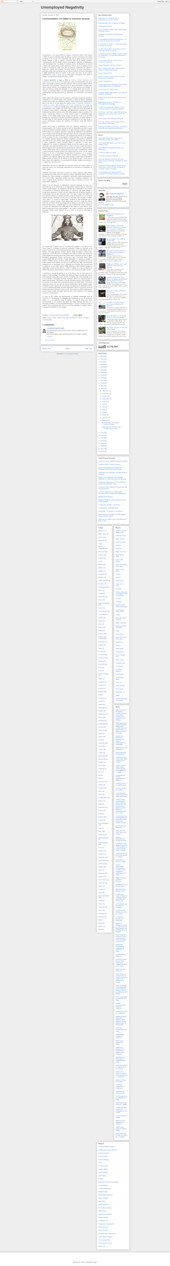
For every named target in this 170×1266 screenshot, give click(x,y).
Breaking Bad (102, 587)
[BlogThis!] (76, 315)
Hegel (100, 704)
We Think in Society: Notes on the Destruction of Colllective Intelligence (116, 252)
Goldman (101, 682)
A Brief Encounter (121, 535)
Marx (100, 765)
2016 (102, 383)
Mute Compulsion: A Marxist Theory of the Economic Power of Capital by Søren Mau (121, 938)
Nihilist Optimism (103, 1204)
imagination (102, 724)
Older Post (88, 349)
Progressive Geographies (106, 1224)
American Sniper (121, 542)
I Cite (100, 1163)
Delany (100, 630)
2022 (102, 367)
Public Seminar (103, 1227)
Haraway (101, 698)
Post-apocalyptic (103, 823)
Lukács (100, 752)
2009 (102, 443)
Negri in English (103, 1198)
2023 (102, 364)
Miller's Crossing (121, 623)
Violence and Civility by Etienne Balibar (121, 1128)
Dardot (100, 621)
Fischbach (101, 658)
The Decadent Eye (104, 1240)
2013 (102, 432)
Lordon (100, 749)
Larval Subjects (103, 1185)
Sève (100, 847)
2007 (102, 448)
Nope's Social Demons (105, 81)
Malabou (101, 762)
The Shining (119, 666)
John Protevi (102, 1175)
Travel (100, 900)
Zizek (100, 929)
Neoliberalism (73, 317)
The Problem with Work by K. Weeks (121, 1103)
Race (100, 831)
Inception (118, 589)
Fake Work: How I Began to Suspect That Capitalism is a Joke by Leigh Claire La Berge (121, 847)
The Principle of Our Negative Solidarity (110, 118)
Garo (100, 670)
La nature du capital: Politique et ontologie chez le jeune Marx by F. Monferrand (121, 897)
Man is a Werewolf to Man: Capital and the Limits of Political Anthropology (111, 69)
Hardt (63, 317)
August (104, 401)
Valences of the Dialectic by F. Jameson (120, 1122)
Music (100, 791)
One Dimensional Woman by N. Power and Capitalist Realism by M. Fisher (121, 963)
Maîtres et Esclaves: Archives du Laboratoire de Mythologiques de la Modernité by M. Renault (121, 927)
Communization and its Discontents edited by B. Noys (122, 794)
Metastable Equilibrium (105, 1195)
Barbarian (119, 548)
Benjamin (101, 574)
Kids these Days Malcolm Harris (121, 890)
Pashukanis (102, 807)
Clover (100, 608)
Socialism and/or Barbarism (107, 1233)
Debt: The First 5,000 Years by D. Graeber (121, 832)
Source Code (120, 660)
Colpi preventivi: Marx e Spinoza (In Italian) (111, 23)
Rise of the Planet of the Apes (121, 638)
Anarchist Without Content (106, 1146)
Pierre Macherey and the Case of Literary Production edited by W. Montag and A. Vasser (122, 978)
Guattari (59, 317)
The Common (102, 880)
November (105, 393)
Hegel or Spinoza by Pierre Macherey (121, 879)
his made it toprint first (57, 74)
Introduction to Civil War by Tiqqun (122, 885)
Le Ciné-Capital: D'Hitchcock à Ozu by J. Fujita (121, 912)
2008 (102, 446)
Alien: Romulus (120, 539)
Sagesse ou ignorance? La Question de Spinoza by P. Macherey (120, 1051)
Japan (100, 733)
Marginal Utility (103, 1192)
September (106, 399)
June (104, 407)
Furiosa (118, 574)
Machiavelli (101, 759)
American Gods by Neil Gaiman (121, 748)
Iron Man (118, 598)
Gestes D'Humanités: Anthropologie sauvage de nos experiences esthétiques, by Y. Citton (121, 870)
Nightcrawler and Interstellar (121, 626)
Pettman (101, 810)
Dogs (100, 648)
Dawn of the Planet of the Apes (122, 565)
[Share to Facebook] (79, 315)
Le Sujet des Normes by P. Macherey (120, 918)
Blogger (95, 1262)
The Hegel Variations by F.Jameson (120, 1086)
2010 (102, 440)
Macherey (101, 756)
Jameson (101, 730)
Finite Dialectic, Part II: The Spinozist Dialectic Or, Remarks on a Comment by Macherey (116, 227)
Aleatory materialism (102, 547)
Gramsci (101, 688)
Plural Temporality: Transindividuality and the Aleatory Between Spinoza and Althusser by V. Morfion (122, 989)
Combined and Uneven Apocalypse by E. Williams (121, 777)
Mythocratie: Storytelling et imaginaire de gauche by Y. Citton (120, 948)
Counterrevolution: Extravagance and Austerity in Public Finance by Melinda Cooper (121, 819)
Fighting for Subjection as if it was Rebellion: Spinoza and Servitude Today (112, 483)
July (103, 404)
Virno (100, 910)
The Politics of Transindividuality (108, 156)
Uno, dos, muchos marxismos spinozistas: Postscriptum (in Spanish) (111, 122)
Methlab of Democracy (105, 496)
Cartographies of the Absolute (107, 1150)
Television (101, 873)
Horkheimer (102, 714)
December (105, 391)
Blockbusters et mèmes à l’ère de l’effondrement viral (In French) (108, 19)
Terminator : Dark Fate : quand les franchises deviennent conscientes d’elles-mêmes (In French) (112, 113)
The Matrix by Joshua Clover (120, 1092)
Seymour (101, 854)
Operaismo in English (105, 1214)
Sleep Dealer (120, 648)
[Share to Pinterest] (81, 315)
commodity (101, 614)
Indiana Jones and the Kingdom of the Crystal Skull (122, 593)
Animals (100, 555)
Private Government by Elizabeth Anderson (120, 1006)
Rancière (101, 834)
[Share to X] (78, 315)
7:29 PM (49, 336)
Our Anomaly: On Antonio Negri (108, 89)
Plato (100, 813)
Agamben (101, 540)
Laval (100, 740)
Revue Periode (103, 1230)
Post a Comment (50, 340)
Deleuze (49, 317)
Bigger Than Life (121, 551)
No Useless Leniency (105, 1208)
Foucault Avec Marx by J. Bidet (121, 860)
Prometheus (119, 634)
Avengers (119, 545)
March (104, 415)
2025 (102, 359)
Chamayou (101, 596)
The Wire (101, 883)
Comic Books (102, 611)
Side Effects (119, 642)
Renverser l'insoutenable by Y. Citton (122, 1029)
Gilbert (54, 317)
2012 (102, 435)
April (103, 412)
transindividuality (47, 320)
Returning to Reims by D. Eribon (119, 1042)
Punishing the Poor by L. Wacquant (122, 1012)
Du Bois (100, 651)
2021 (102, 370)
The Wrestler (120, 674)
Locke (100, 746)
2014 (102, 388)
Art (99, 561)
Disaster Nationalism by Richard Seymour (121, 838)
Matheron (101, 768)
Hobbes (100, 711)
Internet (100, 727)
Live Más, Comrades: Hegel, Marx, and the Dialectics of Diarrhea (115, 304)
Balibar (100, 568)
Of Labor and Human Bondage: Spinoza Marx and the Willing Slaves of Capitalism (112, 85)
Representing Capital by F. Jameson (120, 1036)
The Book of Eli (120, 663)
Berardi (100, 577)
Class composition (104, 603)
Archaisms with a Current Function (109, 464)
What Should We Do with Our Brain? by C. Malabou (122, 1135)
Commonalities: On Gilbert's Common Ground (110, 423)
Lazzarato (101, 743)
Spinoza (100, 863)
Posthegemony (103, 1220)
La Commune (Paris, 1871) (120, 610)
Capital (100, 593)
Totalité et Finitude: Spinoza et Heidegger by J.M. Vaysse (122, 1110)
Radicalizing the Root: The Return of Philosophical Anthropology (109, 103)
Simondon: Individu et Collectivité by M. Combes (122, 1067)
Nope (117, 631)
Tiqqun (100, 886)
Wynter (100, 926)
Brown (100, 590)
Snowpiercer (119, 652)
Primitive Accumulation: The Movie (109, 505)
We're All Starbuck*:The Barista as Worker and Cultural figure (116, 316)
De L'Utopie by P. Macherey (121, 826)
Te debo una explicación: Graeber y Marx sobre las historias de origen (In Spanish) (111, 108)
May (103, 409)
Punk (100, 828)
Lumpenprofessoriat (104, 1188)
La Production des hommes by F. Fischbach (121, 905)
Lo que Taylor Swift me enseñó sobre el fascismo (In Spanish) (110, 61)
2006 (102, 451)
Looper (118, 614)
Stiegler (100, 867)
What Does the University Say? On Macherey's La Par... (111, 427)
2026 (102, 356)
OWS (100, 804)
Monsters (101, 781)
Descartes (101, 642)
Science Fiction (103, 842)
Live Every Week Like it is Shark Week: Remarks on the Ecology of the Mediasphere (112, 492)
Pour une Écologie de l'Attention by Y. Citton (121, 998)
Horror (100, 717)
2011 (102, 438)
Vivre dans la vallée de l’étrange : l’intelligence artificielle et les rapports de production (112, 127)
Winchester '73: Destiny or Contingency (110, 511)
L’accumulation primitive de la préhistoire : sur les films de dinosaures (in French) (112, 40)
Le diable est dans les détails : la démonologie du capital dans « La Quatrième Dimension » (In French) (112, 55)
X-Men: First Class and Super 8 (121, 699)
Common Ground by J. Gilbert (121, 789)
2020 (102, 372)
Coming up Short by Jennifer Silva (121, 784)
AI (99, 543)
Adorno (100, 537)
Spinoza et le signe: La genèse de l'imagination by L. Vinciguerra (121, 1074)
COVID (100, 617)
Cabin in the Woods (119, 560)
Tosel (100, 892)
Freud (100, 667)
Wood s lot (101, 1246)
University (101, 907)
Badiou (100, 564)
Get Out (118, 577)
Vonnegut (101, 913)
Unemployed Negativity (62, 7)
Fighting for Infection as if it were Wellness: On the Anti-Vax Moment (117, 265)
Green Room (120, 581)
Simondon (86, 317)
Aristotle (100, 558)
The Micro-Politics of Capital (107, 152)
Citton (100, 600)
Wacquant (101, 916)
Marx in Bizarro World (105, 73)
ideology (101, 720)
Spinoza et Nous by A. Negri (121, 1080)
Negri (67, 317)
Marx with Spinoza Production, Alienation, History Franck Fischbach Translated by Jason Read (112, 160)
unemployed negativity (54, 328)
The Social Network (119, 670)
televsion (101, 876)
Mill (99, 775)
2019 (102, 375)
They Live (119, 682)
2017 (102, 380)
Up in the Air (119, 689)
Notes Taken (102, 1211)
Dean (100, 624)
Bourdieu (101, 584)
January (105, 420)
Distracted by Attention (105, 26)
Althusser (101, 551)
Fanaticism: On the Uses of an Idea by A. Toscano (122, 855)
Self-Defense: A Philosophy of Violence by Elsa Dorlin (121, 1059)
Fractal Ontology (103, 1159)
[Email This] (74, 315)
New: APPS (101, 1201)
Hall (99, 695)
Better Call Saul (103, 580)
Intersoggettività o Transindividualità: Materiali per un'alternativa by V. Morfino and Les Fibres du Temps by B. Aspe (122, 728)
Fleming (100, 661)
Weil (99, 920)
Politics (80, 317)
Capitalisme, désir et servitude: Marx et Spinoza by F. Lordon (121, 759)
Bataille (100, 571)
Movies (100, 788)
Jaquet (100, 736)
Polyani (100, 820)
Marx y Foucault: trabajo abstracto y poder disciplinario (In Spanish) (111, 77)
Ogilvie (100, 801)
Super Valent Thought (105, 1236)
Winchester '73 (120, 692)
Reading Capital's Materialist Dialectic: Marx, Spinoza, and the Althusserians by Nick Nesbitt (121, 1020)
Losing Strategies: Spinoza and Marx (109, 65)
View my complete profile (106, 205)
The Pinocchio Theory (105, 1243)
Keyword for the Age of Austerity (108, 1182)
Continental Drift (103, 1153)
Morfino (100, 785)
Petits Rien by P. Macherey (121, 970)
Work (100, 923)
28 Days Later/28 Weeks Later (121, 531)
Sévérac (101, 851)
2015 (102, 386)
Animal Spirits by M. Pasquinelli (121, 753)
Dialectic (101, 645)
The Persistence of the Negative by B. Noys (121, 1097)
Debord (100, 627)
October (105, 396)
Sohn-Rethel (102, 860)
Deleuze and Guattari (102, 637)
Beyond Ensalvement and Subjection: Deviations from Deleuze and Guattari (110, 468)
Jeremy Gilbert (103, 1169)
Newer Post (46, 349)
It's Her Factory (103, 1166)
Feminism (101, 654)
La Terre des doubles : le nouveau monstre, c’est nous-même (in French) (112, 49)
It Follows (119, 602)
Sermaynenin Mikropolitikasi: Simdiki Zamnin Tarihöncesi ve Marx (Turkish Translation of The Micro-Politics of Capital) (112, 167)
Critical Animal (102, 1156)
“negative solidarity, (74, 146)
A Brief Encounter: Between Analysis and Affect (113, 461)
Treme (100, 904)
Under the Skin (120, 685)
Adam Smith (102, 534)
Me (99, 772)
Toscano (101, 889)
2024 (102, 362)
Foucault (101, 664)
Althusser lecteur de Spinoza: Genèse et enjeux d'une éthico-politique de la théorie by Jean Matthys (121, 715)
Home (68, 349)
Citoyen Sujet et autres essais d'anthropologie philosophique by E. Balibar (121, 769)
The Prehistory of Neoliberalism (108, 508)
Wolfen (118, 695)
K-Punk (100, 1179)
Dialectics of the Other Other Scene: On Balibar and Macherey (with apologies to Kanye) (117, 279)
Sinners (118, 645)
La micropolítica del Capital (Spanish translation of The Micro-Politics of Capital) (111, 173)
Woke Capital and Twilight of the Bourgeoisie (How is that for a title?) (112, 515)
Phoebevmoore (103, 1217)
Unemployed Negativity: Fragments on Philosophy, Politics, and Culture (110, 139)
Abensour (101, 531)
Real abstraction (103, 838)
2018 (102, 378)
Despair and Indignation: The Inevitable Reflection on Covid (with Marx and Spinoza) (112, 478)
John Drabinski (103, 1172)
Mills (99, 778)
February (105, 417)
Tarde (100, 870)
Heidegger (101, 707)
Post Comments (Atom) (71, 354)
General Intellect (103, 674)
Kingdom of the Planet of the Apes (121, 605)
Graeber (101, 685)
